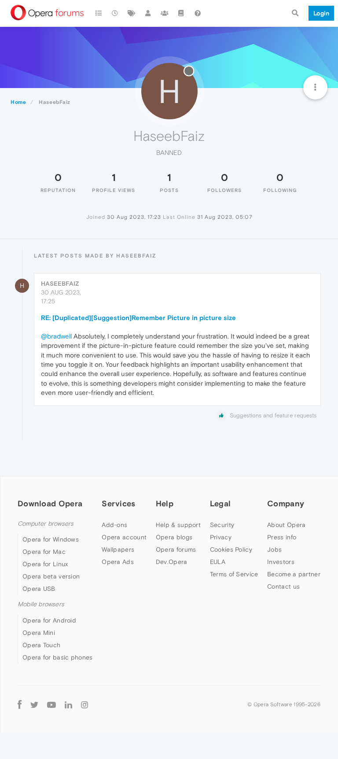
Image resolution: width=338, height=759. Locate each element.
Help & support (178, 524)
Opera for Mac (44, 551)
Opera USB (38, 588)
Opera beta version (51, 576)
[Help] (197, 13)
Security (222, 524)
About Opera (286, 524)
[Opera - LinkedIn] (68, 705)
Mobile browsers (41, 604)
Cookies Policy (231, 549)
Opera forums (176, 549)
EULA (217, 561)
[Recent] (115, 13)
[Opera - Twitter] (34, 705)
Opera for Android (49, 620)
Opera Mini (38, 632)
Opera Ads (118, 561)
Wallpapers (118, 549)
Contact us (283, 586)
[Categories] (98, 13)
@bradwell (56, 336)
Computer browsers (45, 523)
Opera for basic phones (57, 657)
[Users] (148, 13)
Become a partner (293, 574)
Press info (281, 537)
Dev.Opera (171, 561)
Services (118, 503)
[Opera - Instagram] (84, 705)
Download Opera (50, 503)
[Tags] (131, 13)
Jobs (274, 549)
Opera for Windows (50, 539)
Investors (280, 561)
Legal (220, 503)
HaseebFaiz (60, 283)
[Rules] (181, 13)
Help (164, 503)
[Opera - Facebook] (19, 704)
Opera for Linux (45, 563)
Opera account (124, 537)
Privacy (220, 537)
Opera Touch (41, 644)
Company (285, 503)
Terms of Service (234, 574)
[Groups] (164, 13)
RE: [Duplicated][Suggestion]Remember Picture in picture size (138, 317)
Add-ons (114, 524)
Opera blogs (174, 537)
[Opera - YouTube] (51, 705)
